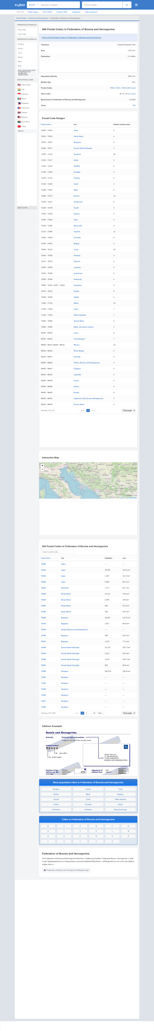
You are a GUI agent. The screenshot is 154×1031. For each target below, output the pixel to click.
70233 (43, 624)
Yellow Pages (33, 12)
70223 (43, 600)
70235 (43, 635)
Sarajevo (21, 44)
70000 (112, 88)
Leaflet (121, 498)
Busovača (78, 226)
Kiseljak (77, 172)
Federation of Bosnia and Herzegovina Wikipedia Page (68, 870)
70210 (43, 588)
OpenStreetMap (131, 498)
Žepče (76, 208)
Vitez (76, 220)
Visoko (56, 804)
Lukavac (77, 267)
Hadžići (77, 166)
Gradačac (78, 285)
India (21, 89)
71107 (43, 701)
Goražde (77, 238)
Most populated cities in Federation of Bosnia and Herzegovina (26, 73)
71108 (43, 707)
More (19, 66)
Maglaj (76, 243)
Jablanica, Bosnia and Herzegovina (88, 398)
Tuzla (20, 53)
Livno (76, 333)
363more (131, 88)
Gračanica (78, 273)
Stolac (76, 386)
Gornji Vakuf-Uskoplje (83, 148)
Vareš (76, 184)
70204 (43, 582)
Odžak (76, 297)
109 (134, 105)
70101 (118, 88)
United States (24, 84)
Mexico (22, 98)
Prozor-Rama (79, 404)
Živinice (77, 261)
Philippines (23, 103)
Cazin (76, 309)
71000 (43, 671)
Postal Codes (62, 12)
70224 (43, 606)
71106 (43, 695)
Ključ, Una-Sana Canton (84, 327)
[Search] (126, 4)
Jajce (76, 130)
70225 (43, 612)
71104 (43, 689)
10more (131, 94)
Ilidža (76, 160)
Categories (76, 12)
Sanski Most (79, 321)
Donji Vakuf (78, 136)
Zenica (20, 48)
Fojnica (77, 178)
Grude (76, 381)
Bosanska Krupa (120, 809)
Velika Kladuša (80, 315)
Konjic (76, 392)
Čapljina (77, 369)
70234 (43, 630)
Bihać (20, 61)
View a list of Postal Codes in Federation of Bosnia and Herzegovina (71, 38)
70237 (43, 641)
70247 (43, 665)
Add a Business (91, 12)
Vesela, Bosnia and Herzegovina (74, 630)
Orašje (76, 291)
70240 (43, 647)
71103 (43, 683)
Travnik (77, 232)
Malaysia (22, 117)
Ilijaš (76, 190)
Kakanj (76, 214)
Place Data (22, 30)
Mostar (20, 57)
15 (94, 713)
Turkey (22, 126)
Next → (94, 410)
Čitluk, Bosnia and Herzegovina (87, 363)
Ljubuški (77, 375)
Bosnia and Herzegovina (38, 18)
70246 (43, 659)
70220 (43, 594)
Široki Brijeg (79, 351)
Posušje (77, 357)
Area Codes (47, 12)
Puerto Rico (23, 108)
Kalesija (77, 255)
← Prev (81, 410)
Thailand (22, 112)
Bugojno (77, 142)
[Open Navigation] (136, 5)
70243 (43, 653)
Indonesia (23, 94)
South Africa (24, 121)
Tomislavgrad (79, 339)
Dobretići (65, 588)
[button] (42, 465)
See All (21, 131)
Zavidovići (78, 202)
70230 (43, 618)
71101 (43, 677)
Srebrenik (78, 279)
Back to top (22, 208)
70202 (123, 88)
